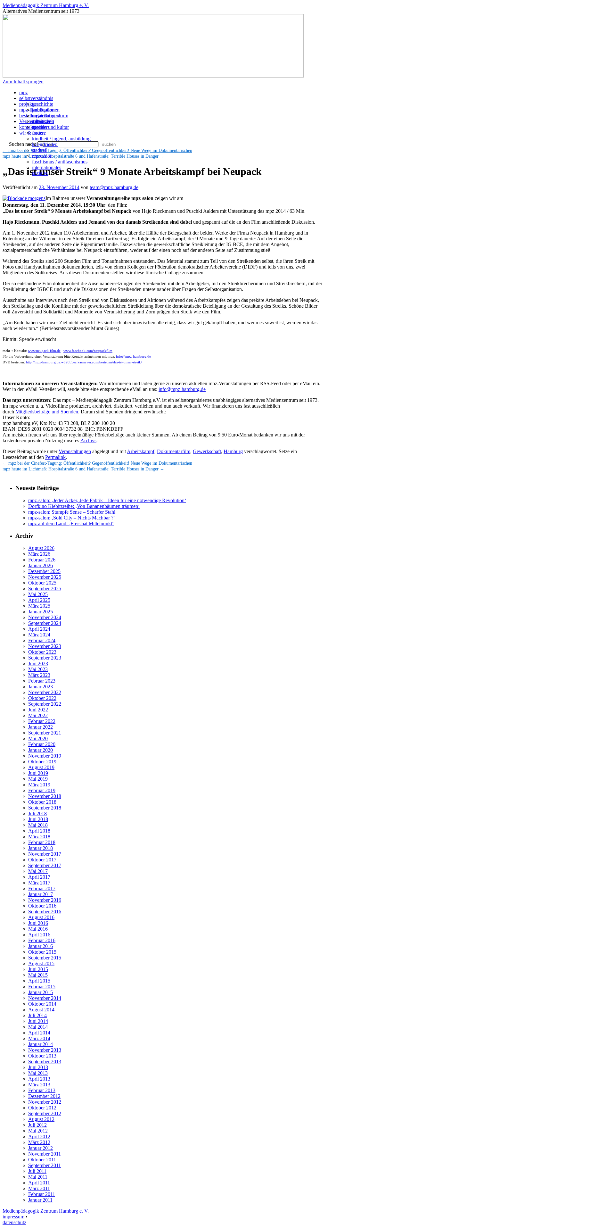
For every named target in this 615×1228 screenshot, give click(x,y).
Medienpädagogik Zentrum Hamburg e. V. (46, 5)
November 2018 (44, 796)
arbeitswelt (43, 121)
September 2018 (44, 807)
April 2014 (39, 1032)
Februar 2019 (41, 790)
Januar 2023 (40, 686)
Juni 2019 (38, 773)
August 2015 (41, 963)
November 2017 (44, 854)
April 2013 (39, 1079)
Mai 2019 (38, 779)
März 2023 (39, 675)
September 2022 (44, 704)
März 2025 (39, 606)
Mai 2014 (38, 1027)
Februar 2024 (41, 640)
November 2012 (44, 1102)
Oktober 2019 (42, 761)
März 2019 (39, 784)
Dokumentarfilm (173, 451)
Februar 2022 (41, 721)
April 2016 (39, 934)
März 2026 (39, 554)
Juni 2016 (38, 923)
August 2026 (41, 548)
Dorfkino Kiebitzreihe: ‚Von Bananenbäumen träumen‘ (84, 506)
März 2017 (39, 882)
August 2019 (41, 767)
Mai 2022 (38, 715)
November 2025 (44, 577)
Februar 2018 (41, 842)
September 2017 (44, 865)
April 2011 (39, 1182)
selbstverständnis (36, 98)
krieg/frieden (45, 144)
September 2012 (44, 1113)
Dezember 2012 (44, 1096)
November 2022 (44, 692)
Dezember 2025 (44, 571)
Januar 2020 (40, 750)
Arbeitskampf (140, 451)
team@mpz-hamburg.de (114, 187)
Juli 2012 (37, 1125)
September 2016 (44, 911)
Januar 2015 (40, 992)
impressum (13, 1216)
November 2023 (44, 646)
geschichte (42, 104)
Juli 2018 (37, 813)
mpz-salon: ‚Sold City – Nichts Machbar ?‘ (71, 517)
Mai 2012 (38, 1130)
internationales (46, 167)
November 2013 (44, 1050)
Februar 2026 (41, 559)
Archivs (88, 440)
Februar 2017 (41, 888)
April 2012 (39, 1136)
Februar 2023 (41, 681)
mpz (23, 92)
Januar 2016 (40, 946)
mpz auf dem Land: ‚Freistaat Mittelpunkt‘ (71, 523)
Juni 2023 (38, 663)
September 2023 (44, 657)
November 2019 (44, 756)
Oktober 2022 (42, 698)
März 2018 (39, 836)
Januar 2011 (40, 1200)
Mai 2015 (38, 975)
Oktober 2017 (42, 859)
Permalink (55, 457)
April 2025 (39, 600)
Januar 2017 (40, 894)
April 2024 (39, 629)
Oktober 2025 (42, 582)
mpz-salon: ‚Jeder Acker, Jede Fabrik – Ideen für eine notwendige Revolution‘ (107, 500)
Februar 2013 (41, 1090)
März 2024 (39, 634)
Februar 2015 (41, 986)
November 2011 (44, 1154)
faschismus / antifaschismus (59, 161)
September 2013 (44, 1061)
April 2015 (39, 980)
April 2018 (39, 831)
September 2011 (44, 1165)
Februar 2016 (41, 940)
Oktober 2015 (42, 952)
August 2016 (41, 917)
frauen (38, 133)
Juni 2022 (38, 709)
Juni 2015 (38, 969)
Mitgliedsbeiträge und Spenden (46, 411)
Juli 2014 (37, 1015)
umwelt (39, 115)
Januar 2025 (40, 611)
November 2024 (44, 617)
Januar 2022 (40, 727)
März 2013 (39, 1084)
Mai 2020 (38, 738)
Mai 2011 (37, 1177)
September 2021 (44, 732)
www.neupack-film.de (44, 351)
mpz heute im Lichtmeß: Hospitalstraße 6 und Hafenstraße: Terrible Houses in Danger (83, 469)
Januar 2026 (40, 565)
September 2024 (44, 623)
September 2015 (44, 957)
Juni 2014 (38, 1021)
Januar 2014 (40, 1044)
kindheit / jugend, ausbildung (61, 138)
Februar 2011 (41, 1194)
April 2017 (39, 877)
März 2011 (39, 1188)
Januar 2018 (40, 848)
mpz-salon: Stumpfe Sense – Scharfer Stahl (71, 512)
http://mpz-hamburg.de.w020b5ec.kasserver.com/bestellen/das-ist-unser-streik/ (84, 362)
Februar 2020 (41, 744)
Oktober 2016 (42, 906)
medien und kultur (50, 127)
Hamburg (233, 451)
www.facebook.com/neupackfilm (87, 351)
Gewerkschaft (207, 451)
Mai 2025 (38, 594)
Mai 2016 (38, 929)
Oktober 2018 (42, 802)
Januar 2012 (40, 1148)
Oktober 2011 (42, 1159)
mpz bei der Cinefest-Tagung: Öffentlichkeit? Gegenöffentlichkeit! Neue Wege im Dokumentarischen (97, 150)
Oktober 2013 (42, 1055)
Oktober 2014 (42, 1004)
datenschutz (14, 1222)
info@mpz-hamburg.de (133, 356)
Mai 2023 (38, 669)
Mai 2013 (38, 1073)
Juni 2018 (38, 819)
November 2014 (44, 998)
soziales (40, 173)
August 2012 (41, 1119)
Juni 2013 (38, 1067)
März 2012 (39, 1142)
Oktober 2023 (42, 652)
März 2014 (39, 1038)
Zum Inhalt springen (23, 81)
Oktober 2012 (42, 1107)
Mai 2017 (38, 871)
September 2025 (44, 588)
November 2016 (44, 900)
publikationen (46, 109)
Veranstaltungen (75, 451)
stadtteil (39, 150)
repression (42, 156)
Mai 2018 (38, 825)
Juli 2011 (37, 1171)
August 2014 (41, 1009)
